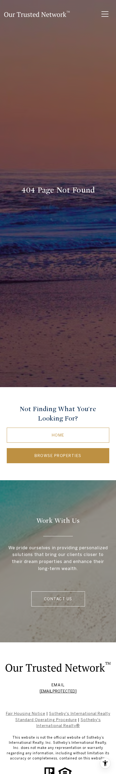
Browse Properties (58, 456)
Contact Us (58, 599)
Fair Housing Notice (25, 713)
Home (58, 435)
